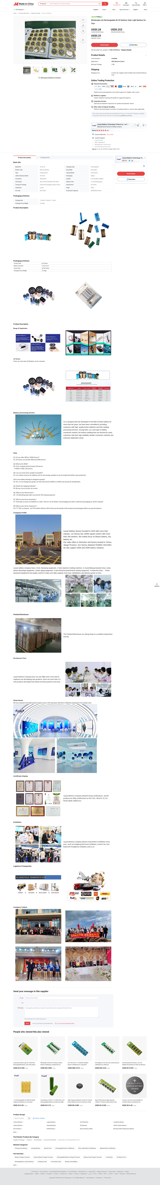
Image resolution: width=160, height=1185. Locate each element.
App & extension (124, 9)
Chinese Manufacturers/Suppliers (58, 1171)
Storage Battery (35, 1148)
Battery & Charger (35, 13)
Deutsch (77, 1173)
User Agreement (90, 1177)
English (37, 1173)
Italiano (71, 1173)
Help (113, 9)
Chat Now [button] (134, 45)
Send (27, 1023)
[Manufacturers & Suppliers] (23, 4)
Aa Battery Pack (42, 1161)
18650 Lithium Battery (119, 1125)
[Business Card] (144, 166)
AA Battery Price (121, 1157)
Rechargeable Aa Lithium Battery (24, 1161)
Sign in (145, 5)
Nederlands (83, 1173)
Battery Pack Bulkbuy (71, 1161)
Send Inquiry (104, 45)
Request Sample (126, 50)
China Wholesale (72, 1171)
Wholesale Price (83, 1171)
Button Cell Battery (46, 13)
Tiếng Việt (122, 1173)
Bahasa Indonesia (131, 1173)
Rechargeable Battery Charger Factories (68, 1157)
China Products (44, 1171)
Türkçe (116, 1173)
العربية (89, 1173)
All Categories (20, 9)
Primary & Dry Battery (21, 1148)
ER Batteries (83, 1125)
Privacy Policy (107, 1177)
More (15, 1165)
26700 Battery (84, 1122)
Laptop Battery (51, 1122)
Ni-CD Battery (17, 1129)
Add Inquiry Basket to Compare (51, 78)
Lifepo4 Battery (17, 1125)
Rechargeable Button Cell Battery (64, 1148)
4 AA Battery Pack (56, 1161)
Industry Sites (92, 1171)
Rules (145, 9)
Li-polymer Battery (118, 1122)
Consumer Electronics (23, 13)
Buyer (104, 9)
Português (49, 1173)
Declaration (99, 1177)
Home (14, 13)
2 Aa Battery (109, 1157)
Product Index (112, 1171)
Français (56, 1173)
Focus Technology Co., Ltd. (68, 1177)
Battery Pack (47, 1148)
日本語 (100, 1173)
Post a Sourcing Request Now (64, 1023)
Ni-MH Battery (51, 1129)
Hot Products (34, 1171)
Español (43, 1173)
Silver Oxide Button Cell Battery (87, 1148)
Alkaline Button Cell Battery (107, 1148)
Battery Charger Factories (22, 1157)
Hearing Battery (51, 1125)
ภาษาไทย (110, 1173)
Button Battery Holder (86, 1129)
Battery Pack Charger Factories (93, 1157)
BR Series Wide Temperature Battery (123, 1129)
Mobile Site (120, 1171)
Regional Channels (102, 1171)
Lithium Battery (17, 1122)
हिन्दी (105, 1173)
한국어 (95, 1173)
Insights (127, 1171)
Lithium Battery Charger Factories (43, 1157)
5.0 (123, 160)
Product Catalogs (39, 1118)
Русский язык (63, 1173)
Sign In (94, 149)
